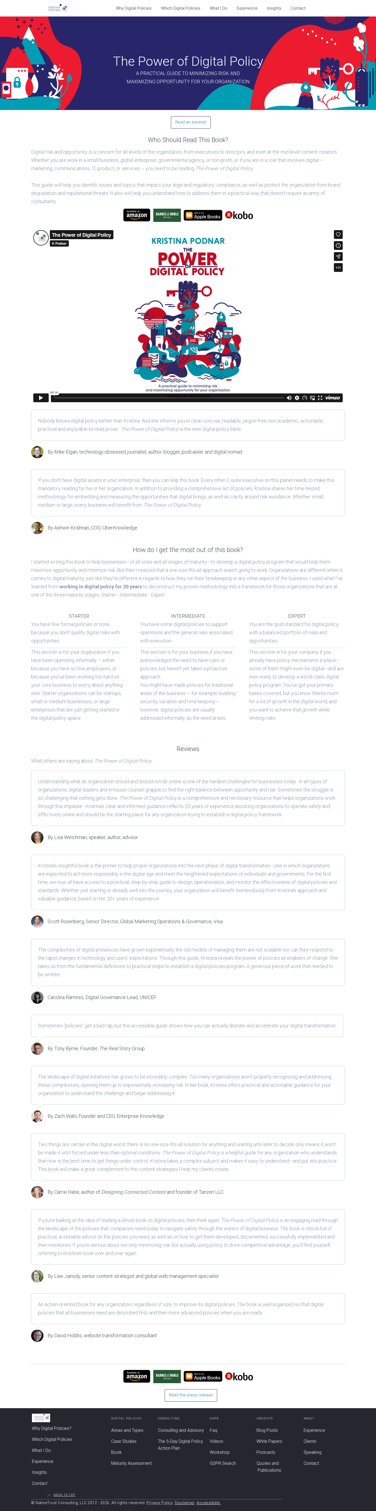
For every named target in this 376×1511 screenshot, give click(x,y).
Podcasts (266, 1452)
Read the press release (191, 1395)
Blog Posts (267, 1430)
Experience (247, 8)
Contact (298, 8)
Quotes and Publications (269, 1467)
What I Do (218, 8)
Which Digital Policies (180, 8)
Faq (213, 1430)
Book (116, 1452)
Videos (216, 1441)
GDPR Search (223, 1463)
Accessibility (209, 1503)
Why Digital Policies (134, 8)
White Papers (269, 1441)
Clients (310, 1441)
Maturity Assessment (131, 1463)
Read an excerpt (190, 122)
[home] (58, 8)
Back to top (64, 1495)
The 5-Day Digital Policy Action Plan (180, 1445)
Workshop (220, 1452)
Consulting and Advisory (181, 1430)
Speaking (312, 1452)
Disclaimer (185, 1503)
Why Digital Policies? (51, 1428)
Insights (274, 8)
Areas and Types (127, 1430)
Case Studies (124, 1441)
